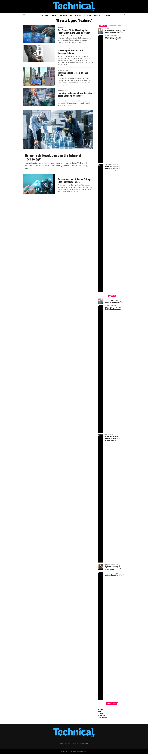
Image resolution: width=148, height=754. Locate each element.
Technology (101, 715)
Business (100, 709)
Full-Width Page (63, 15)
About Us (40, 15)
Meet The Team (87, 15)
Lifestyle (100, 713)
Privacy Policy (97, 15)
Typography (107, 15)
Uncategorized (102, 717)
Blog (46, 15)
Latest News (78, 15)
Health (100, 711)
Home (71, 15)
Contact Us (53, 15)
